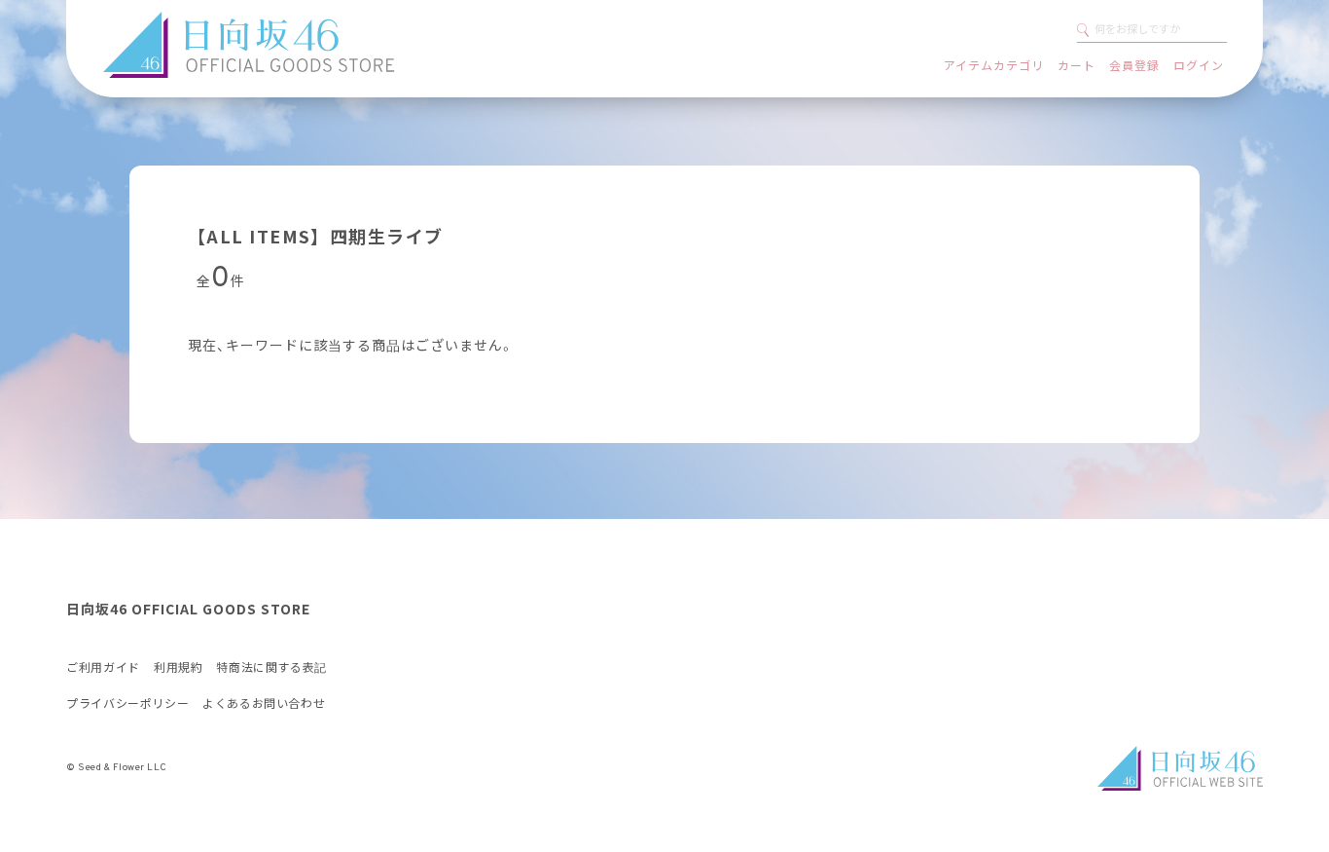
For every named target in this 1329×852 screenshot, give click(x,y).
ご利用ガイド (103, 668)
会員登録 (1134, 65)
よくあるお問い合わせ (263, 704)
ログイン (1198, 65)
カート (1077, 65)
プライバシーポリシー (127, 704)
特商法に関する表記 (271, 668)
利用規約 (178, 668)
